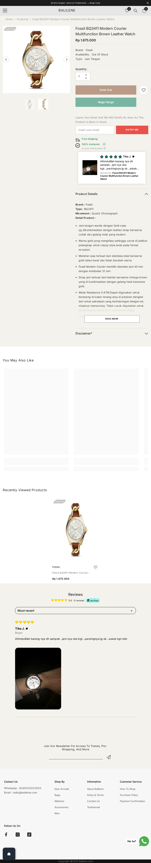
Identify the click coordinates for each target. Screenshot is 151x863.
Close (147, 3)
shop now (94, 2)
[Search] (135, 11)
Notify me (132, 129)
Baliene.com (86, 861)
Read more (111, 318)
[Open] (9, 854)
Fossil (89, 50)
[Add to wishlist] (95, 567)
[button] (6, 59)
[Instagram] (17, 834)
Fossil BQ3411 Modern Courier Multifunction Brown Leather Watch (73, 573)
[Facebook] (6, 834)
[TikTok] (29, 834)
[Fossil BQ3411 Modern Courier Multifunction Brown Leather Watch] (75, 529)
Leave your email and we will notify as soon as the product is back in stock (109, 119)
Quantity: (81, 69)
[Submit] (108, 757)
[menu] (5, 10)
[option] (36, 59)
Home (9, 19)
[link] (143, 90)
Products (22, 19)
